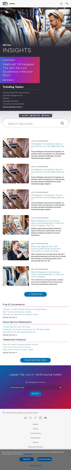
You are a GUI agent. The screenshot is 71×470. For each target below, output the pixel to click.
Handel (35, 429)
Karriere (35, 442)
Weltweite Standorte (35, 447)
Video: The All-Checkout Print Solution (17, 347)
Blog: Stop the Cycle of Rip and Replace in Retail (20, 314)
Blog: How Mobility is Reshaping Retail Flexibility (20, 344)
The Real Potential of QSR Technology (16, 327)
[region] (35, 459)
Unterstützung (35, 433)
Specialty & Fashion (11, 101)
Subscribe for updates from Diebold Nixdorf (22, 413)
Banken (35, 424)
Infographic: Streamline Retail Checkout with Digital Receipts (25, 309)
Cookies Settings (35, 465)
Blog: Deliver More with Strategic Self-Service (19, 332)
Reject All (26, 459)
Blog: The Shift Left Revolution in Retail (17, 312)
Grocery (6, 98)
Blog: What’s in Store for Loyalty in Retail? (18, 349)
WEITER (35, 393)
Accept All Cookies (44, 459)
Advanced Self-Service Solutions (16, 92)
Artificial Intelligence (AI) (13, 95)
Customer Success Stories (13, 104)
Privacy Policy (28, 454)
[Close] (69, 452)
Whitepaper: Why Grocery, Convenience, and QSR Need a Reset (26, 329)
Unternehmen (35, 438)
